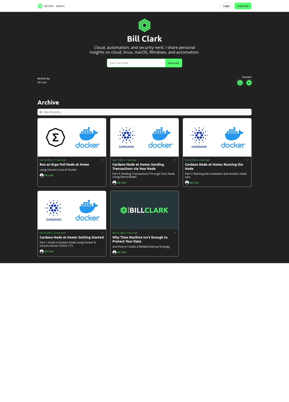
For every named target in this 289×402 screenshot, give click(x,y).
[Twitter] (240, 82)
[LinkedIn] (249, 82)
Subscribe (173, 63)
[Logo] (40, 6)
